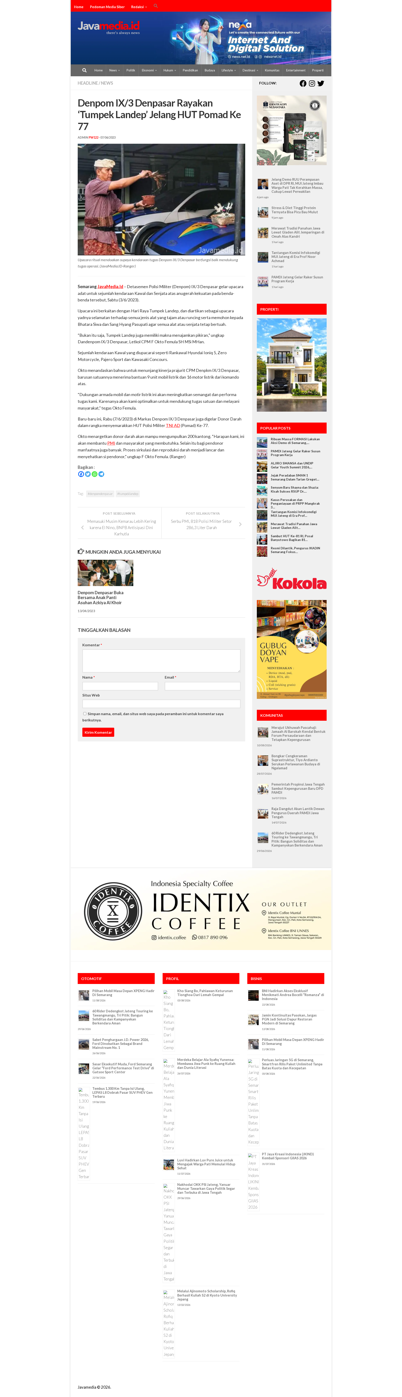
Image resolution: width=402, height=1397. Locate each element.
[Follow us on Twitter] (320, 83)
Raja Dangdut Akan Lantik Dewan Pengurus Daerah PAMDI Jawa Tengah (298, 813)
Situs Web (91, 695)
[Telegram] (101, 474)
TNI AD (173, 425)
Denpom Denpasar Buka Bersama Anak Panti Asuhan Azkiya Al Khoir (101, 597)
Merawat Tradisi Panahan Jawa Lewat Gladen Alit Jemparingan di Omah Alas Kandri (297, 232)
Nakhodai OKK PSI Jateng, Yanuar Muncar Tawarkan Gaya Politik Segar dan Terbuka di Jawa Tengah (206, 1189)
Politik (131, 70)
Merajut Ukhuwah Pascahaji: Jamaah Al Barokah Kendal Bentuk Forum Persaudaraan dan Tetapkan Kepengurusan (298, 734)
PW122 (93, 137)
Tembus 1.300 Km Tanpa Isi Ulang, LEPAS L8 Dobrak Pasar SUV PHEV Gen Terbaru (122, 1093)
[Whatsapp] (94, 474)
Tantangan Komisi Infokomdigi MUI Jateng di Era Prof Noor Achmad (295, 257)
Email (170, 677)
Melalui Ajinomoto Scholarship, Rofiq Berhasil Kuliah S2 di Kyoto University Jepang (207, 1295)
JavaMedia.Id (110, 286)
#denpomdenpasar (100, 494)
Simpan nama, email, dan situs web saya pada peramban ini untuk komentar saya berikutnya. (153, 716)
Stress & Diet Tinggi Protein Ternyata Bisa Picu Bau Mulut (294, 210)
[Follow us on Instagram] (311, 83)
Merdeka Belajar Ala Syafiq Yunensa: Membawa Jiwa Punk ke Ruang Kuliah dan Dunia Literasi (206, 1064)
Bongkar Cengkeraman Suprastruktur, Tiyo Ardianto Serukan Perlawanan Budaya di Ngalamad (295, 762)
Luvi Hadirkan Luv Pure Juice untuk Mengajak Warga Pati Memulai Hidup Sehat (206, 1164)
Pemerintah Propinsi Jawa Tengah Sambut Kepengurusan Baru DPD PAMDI (298, 788)
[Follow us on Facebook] (303, 83)
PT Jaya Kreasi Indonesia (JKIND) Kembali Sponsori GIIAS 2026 (288, 1156)
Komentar (92, 645)
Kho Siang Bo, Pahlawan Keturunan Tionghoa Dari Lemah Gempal (205, 993)
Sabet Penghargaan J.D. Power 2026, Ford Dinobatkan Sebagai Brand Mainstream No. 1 (120, 1044)
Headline (88, 83)
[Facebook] (81, 474)
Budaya (210, 70)
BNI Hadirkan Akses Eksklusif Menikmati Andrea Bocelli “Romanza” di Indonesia (293, 995)
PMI (111, 443)
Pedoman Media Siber (107, 7)
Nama (88, 677)
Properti (318, 70)
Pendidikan (190, 70)
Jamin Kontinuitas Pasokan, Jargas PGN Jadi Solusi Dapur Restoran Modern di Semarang (289, 1019)
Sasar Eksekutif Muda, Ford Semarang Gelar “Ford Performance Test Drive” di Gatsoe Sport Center (123, 1068)
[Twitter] (88, 474)
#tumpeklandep (127, 494)
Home (79, 7)
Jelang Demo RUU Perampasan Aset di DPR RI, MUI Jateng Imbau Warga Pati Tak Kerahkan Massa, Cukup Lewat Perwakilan (297, 185)
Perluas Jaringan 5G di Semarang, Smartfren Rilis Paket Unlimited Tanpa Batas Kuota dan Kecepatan (292, 1064)
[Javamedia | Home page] (109, 28)
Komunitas (272, 70)
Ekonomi (148, 70)
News (113, 70)
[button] (155, 6)
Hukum (168, 70)
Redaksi (137, 7)
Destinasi (249, 70)
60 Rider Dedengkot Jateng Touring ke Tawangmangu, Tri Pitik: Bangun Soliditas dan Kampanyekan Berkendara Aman (297, 839)
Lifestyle (227, 70)
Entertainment (295, 70)
